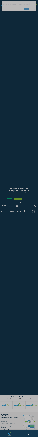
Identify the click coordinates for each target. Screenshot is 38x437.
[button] (36, 430)
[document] (19, 218)
